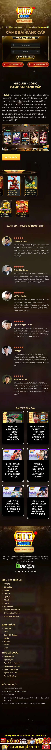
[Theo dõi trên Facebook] (15, 572)
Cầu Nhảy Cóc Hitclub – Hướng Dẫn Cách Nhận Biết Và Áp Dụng (38, 507)
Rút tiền (7, 600)
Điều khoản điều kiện (12, 613)
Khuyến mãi (8, 606)
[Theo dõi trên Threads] (31, 572)
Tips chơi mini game (11, 663)
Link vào (7, 593)
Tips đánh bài (9, 656)
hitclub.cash (42, 27)
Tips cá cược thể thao (12, 666)
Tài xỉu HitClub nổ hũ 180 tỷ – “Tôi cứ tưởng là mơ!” (38, 470)
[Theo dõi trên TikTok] (22, 572)
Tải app (6, 590)
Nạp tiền (7, 597)
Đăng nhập (8, 587)
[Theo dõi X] (25, 572)
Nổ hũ (6, 632)
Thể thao (7, 645)
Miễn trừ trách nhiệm (12, 610)
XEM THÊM (12, 157)
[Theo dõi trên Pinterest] (35, 572)
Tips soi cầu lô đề (10, 673)
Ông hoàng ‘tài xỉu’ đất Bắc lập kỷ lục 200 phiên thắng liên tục (12, 470)
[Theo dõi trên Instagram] (19, 572)
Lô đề (6, 648)
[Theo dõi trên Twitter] (28, 572)
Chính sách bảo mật (11, 616)
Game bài (7, 628)
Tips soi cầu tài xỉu (11, 669)
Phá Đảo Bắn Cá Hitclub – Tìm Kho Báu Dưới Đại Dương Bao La (38, 433)
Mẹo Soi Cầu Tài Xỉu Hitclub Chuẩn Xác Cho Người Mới (12, 433)
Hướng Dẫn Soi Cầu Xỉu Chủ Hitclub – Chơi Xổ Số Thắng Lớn (12, 506)
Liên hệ (7, 603)
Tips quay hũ (8, 660)
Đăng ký (7, 584)
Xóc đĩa (7, 641)
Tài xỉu (6, 638)
